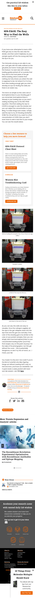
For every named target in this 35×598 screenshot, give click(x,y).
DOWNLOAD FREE (11, 201)
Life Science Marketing (9, 564)
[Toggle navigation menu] (3, 18)
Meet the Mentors (8, 554)
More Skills (20, 554)
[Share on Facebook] (10, 401)
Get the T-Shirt (7, 558)
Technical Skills (21, 552)
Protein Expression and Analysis (13, 28)
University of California (22, 384)
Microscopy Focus (22, 564)
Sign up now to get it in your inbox (16, 520)
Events (19, 555)
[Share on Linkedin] (18, 401)
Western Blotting (8, 410)
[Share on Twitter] (14, 401)
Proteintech (7, 462)
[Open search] (32, 19)
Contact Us (7, 557)
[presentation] (17, 437)
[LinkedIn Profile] (19, 392)
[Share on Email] (23, 401)
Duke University (12, 382)
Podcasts (20, 557)
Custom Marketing (9, 567)
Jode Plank (13, 36)
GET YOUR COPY (11, 168)
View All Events (7, 490)
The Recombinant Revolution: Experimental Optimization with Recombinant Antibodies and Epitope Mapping (16, 455)
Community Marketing (10, 565)
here (22, 371)
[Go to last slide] (2, 446)
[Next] (32, 446)
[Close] (33, 570)
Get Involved (7, 555)
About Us (6, 552)
